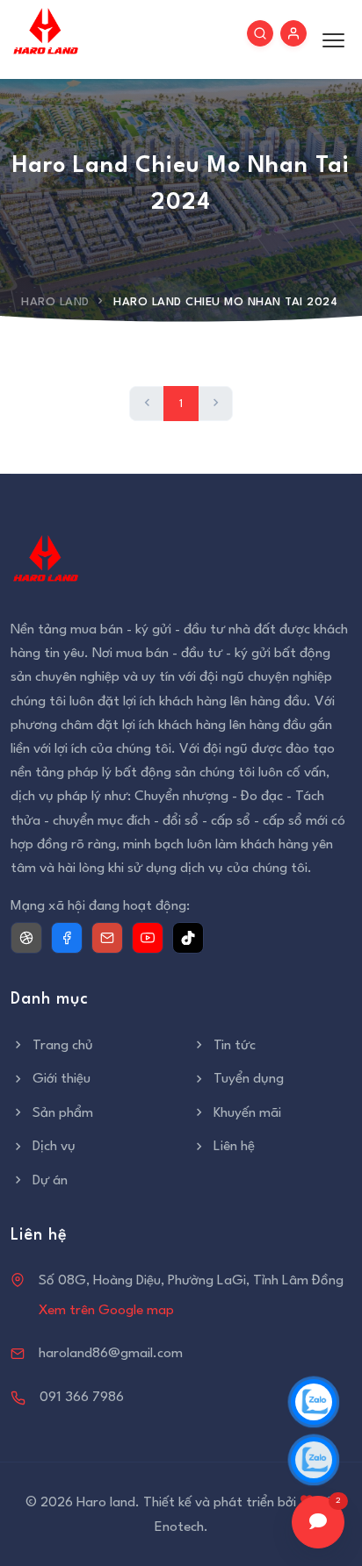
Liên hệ (234, 1147)
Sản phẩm (63, 1113)
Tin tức (235, 1046)
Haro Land (55, 302)
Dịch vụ (54, 1147)
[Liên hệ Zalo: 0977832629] (314, 1402)
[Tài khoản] (293, 33)
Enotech (179, 1527)
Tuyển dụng (249, 1079)
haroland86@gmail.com (111, 1354)
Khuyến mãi (247, 1113)
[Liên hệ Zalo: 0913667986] (314, 1460)
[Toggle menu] (329, 39)
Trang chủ (63, 1046)
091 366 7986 (82, 1398)
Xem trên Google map (106, 1311)
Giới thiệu (61, 1079)
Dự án (50, 1181)
